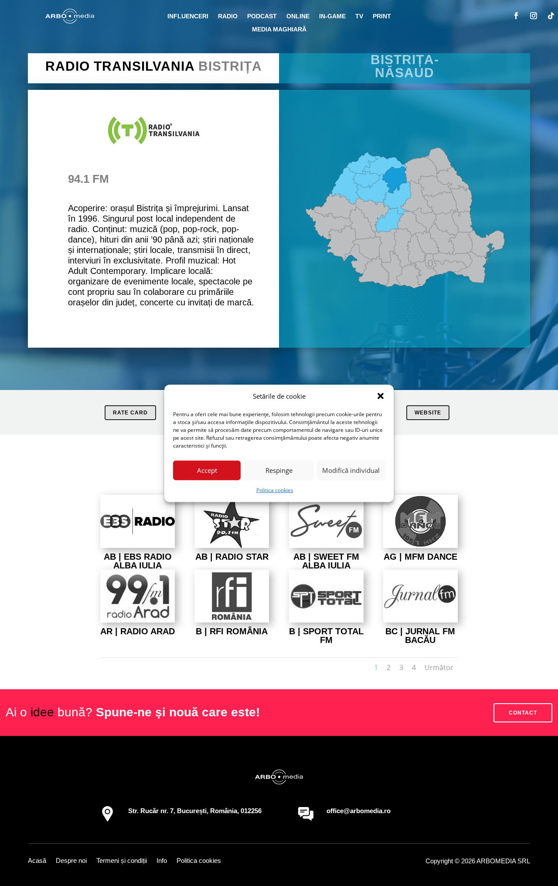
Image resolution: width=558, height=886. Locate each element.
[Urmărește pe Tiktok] (551, 16)
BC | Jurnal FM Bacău (420, 635)
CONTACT (523, 713)
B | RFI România (232, 631)
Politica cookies (274, 489)
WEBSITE (428, 413)
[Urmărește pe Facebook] (516, 16)
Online (298, 16)
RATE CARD (130, 413)
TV (359, 16)
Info (162, 861)
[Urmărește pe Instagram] (534, 16)
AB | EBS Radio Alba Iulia (138, 561)
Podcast (262, 16)
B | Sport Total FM (326, 635)
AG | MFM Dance (420, 556)
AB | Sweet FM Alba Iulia (326, 561)
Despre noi (71, 861)
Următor (439, 667)
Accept (207, 470)
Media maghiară (279, 29)
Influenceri (187, 16)
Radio (228, 16)
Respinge (279, 470)
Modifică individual (351, 470)
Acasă (37, 861)
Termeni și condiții (121, 861)
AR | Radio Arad (137, 631)
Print (382, 16)
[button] (380, 396)
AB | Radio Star (232, 556)
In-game (332, 16)
